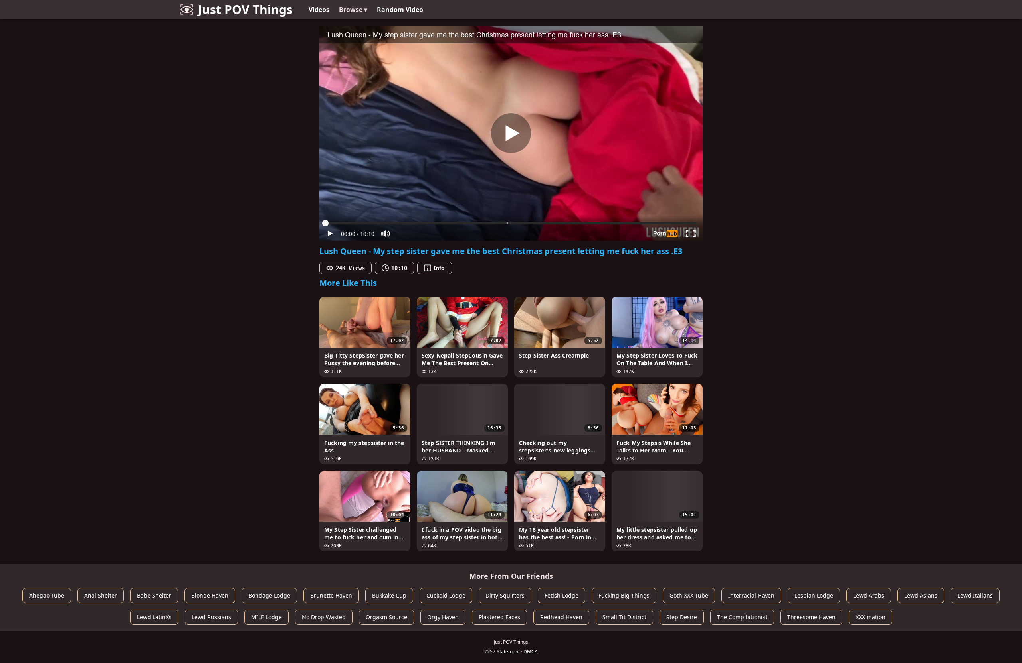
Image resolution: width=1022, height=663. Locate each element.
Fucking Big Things (624, 595)
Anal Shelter (100, 595)
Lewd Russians (211, 617)
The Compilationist (742, 617)
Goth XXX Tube (688, 595)
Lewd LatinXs (154, 617)
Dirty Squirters (505, 595)
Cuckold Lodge (445, 595)
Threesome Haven (811, 617)
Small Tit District (624, 617)
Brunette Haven (331, 595)
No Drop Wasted (324, 617)
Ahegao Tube (46, 595)
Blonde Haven (209, 595)
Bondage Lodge (269, 595)
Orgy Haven (443, 617)
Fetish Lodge (561, 595)
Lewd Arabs (868, 595)
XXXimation (870, 617)
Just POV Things (245, 9)
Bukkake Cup (389, 595)
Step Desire (681, 617)
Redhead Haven (561, 617)
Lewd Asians (920, 595)
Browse (353, 9)
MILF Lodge (266, 617)
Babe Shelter (154, 595)
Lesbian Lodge (813, 595)
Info (439, 267)
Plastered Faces (499, 617)
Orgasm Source (386, 617)
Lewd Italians (975, 595)
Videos (319, 9)
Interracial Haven (751, 595)
